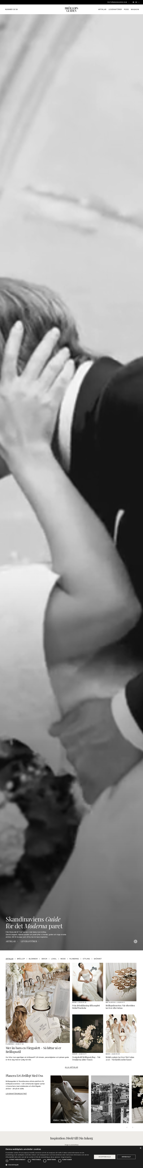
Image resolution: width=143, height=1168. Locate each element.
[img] (71, 9)
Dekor (44, 959)
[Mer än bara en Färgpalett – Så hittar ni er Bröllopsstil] (38, 1013)
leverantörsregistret (16, 1094)
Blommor (33, 959)
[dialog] (71, 1157)
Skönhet (98, 959)
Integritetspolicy (66, 1157)
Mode (63, 959)
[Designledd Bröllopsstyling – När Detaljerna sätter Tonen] (87, 1038)
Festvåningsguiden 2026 (117, 2)
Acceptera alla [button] (105, 1157)
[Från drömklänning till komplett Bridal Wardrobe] (87, 987)
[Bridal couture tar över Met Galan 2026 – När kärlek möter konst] (121, 1038)
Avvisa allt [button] (126, 1157)
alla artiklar (71, 1067)
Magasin (135, 9)
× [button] (140, 1148)
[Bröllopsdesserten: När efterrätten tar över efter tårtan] (121, 987)
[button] (127, 1127)
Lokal (54, 959)
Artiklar (102, 9)
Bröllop (21, 959)
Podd (126, 9)
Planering (74, 959)
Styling (86, 959)
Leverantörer (115, 9)
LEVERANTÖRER (29, 941)
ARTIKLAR (11, 941)
